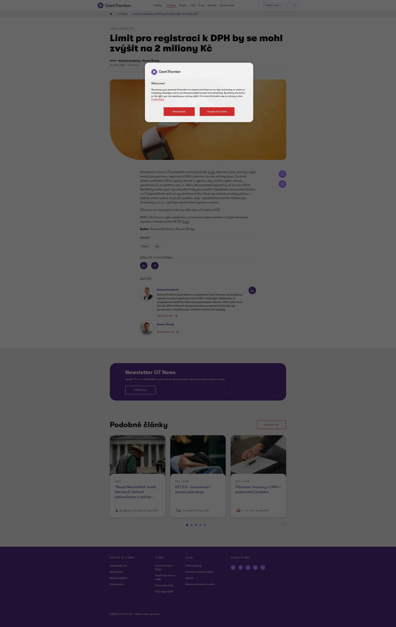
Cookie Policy (157, 99)
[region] (199, 92)
